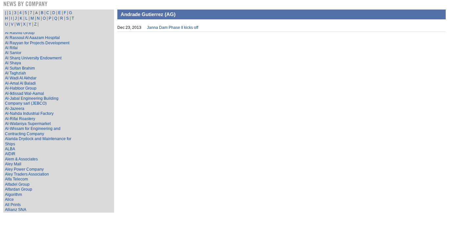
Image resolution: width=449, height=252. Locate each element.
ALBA (10, 149)
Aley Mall (13, 164)
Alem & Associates (21, 159)
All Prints (13, 204)
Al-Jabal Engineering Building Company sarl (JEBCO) (32, 101)
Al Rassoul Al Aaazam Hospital (32, 37)
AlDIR (10, 154)
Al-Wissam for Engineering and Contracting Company (32, 131)
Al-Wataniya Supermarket (28, 123)
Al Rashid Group (20, 33)
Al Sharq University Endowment (33, 58)
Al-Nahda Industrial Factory (29, 113)
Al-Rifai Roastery (20, 118)
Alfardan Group (18, 189)
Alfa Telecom (16, 179)
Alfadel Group (17, 184)
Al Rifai (11, 48)
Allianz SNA (15, 209)
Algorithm (13, 194)
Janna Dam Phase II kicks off (172, 27)
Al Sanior (13, 53)
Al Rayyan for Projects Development (37, 43)
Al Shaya (13, 63)
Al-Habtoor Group (20, 88)
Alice (9, 199)
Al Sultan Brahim (20, 68)
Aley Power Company (24, 169)
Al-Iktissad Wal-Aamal (24, 93)
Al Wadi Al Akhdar (20, 78)
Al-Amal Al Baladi (20, 83)
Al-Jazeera (14, 108)
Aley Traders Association (27, 174)
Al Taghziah (15, 73)
